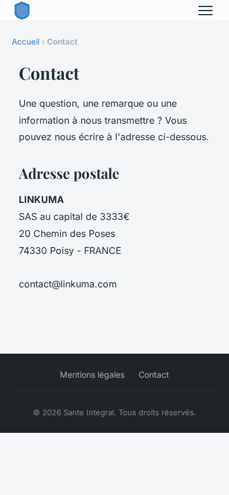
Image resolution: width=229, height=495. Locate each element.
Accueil (25, 41)
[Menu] (205, 10)
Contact (154, 374)
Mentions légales (92, 374)
